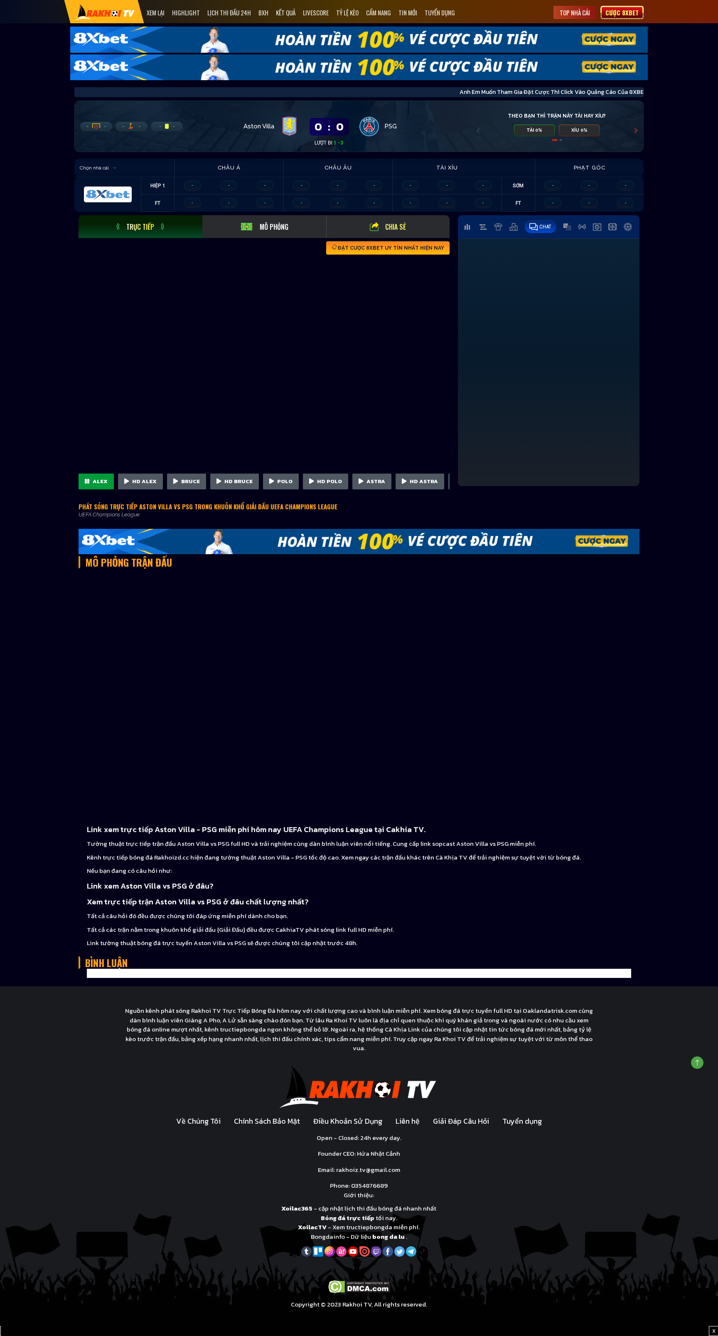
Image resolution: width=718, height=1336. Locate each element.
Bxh (263, 12)
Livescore (316, 12)
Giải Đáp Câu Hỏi (461, 1121)
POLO (284, 481)
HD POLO (329, 481)
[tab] (140, 226)
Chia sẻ (395, 227)
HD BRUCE (238, 481)
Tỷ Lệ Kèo (347, 12)
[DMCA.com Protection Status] (359, 1286)
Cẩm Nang (378, 12)
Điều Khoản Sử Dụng (347, 1121)
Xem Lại (156, 12)
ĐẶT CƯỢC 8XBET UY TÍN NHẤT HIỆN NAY (390, 248)
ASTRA (375, 481)
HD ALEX (144, 481)
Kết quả (285, 12)
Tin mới (407, 12)
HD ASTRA (423, 481)
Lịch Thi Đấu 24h (229, 12)
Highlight (186, 12)
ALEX (99, 481)
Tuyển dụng (440, 12)
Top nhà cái (575, 12)
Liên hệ (408, 1121)
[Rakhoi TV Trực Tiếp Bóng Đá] (105, 12)
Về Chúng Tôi (198, 1121)
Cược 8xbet (622, 12)
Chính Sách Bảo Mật (267, 1121)
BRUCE (190, 481)
